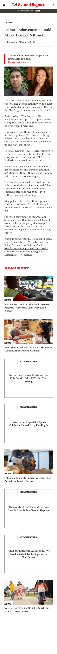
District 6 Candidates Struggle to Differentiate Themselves (23, 253)
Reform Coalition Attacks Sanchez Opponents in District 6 (26, 248)
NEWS (9, 22)
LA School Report (28, 5)
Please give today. (17, 62)
